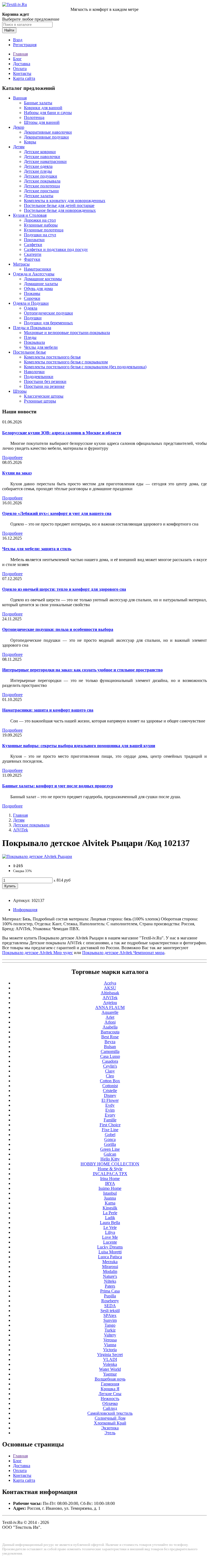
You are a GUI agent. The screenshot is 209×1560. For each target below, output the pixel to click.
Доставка (21, 63)
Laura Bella (110, 1222)
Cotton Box (110, 1080)
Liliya (110, 1232)
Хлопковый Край (110, 1423)
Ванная (20, 98)
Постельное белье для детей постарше (59, 205)
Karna (110, 1203)
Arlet (110, 1017)
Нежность (110, 1398)
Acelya (110, 983)
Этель (109, 1432)
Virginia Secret (110, 1354)
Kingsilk (110, 1208)
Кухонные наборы (41, 225)
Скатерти (32, 254)
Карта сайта (24, 78)
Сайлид (110, 1408)
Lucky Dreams (110, 1247)
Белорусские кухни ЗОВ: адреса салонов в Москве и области (61, 432)
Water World (110, 1369)
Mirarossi (110, 1266)
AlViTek (20, 830)
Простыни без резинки (45, 381)
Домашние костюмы (43, 278)
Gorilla (110, 1144)
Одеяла (30, 308)
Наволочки (34, 371)
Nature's (110, 1276)
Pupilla (110, 1296)
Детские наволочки (42, 156)
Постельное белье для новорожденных (60, 210)
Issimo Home (110, 1188)
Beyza (109, 1041)
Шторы (20, 391)
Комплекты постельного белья (52, 357)
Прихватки (34, 239)
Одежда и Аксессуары (33, 274)
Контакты (22, 73)
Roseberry (110, 1300)
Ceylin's (110, 1066)
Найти (9, 30)
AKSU (110, 988)
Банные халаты (38, 102)
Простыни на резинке (44, 386)
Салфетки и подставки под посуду (56, 249)
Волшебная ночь (110, 1379)
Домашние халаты (41, 283)
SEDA (110, 1305)
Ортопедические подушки (48, 313)
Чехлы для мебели (41, 347)
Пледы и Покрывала (32, 327)
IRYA (110, 1183)
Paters (110, 1286)
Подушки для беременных (48, 322)
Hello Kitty (110, 1159)
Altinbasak (110, 992)
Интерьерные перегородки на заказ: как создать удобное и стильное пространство (82, 670)
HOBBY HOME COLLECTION (110, 1164)
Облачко (110, 1403)
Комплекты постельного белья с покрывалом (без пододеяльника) (85, 366)
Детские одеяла (38, 166)
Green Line (110, 1149)
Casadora (110, 1061)
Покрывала (34, 342)
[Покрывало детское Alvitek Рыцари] (37, 856)
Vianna (110, 1344)
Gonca (110, 1139)
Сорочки (32, 298)
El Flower (110, 1100)
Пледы (30, 337)
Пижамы (32, 293)
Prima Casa (110, 1291)
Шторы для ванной (42, 122)
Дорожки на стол (40, 220)
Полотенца (34, 117)
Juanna (110, 1198)
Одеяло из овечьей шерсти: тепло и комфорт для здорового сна (64, 589)
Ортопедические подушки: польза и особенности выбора (57, 629)
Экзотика (110, 1428)
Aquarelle (110, 1012)
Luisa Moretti (110, 1252)
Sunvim (110, 1320)
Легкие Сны (110, 1393)
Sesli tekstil (110, 1310)
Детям (18, 146)
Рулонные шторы (40, 401)
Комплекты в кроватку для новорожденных (64, 200)
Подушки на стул (40, 234)
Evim (110, 1110)
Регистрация (24, 44)
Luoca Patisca (110, 1256)
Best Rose (110, 1036)
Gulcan (110, 1154)
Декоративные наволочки (48, 132)
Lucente (110, 1242)
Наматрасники (37, 269)
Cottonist (110, 1085)
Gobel (110, 1134)
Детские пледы (38, 171)
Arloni (110, 1022)
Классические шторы (43, 396)
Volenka (110, 1364)
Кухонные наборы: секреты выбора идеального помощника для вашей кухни (78, 745)
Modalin (110, 1271)
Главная (20, 54)
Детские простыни (41, 190)
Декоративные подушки (46, 137)
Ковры (30, 142)
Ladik (110, 1217)
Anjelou (110, 1002)
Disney (110, 1095)
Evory (110, 1115)
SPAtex (109, 1315)
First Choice (110, 1124)
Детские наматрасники (45, 161)
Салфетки (33, 244)
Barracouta (110, 1032)
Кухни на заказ (17, 473)
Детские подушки (40, 176)
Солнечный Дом (110, 1418)
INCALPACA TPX (110, 1173)
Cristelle (110, 1090)
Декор (18, 127)
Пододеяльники (38, 376)
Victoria (110, 1349)
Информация (25, 909)
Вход (17, 39)
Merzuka (110, 1261)
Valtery (110, 1335)
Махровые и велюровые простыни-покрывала (67, 332)
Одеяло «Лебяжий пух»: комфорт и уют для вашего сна (56, 513)
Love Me (110, 1237)
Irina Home (110, 1178)
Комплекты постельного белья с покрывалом (66, 362)
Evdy (110, 1105)
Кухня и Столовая (30, 215)
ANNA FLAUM (110, 1007)
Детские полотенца (42, 186)
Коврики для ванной (43, 107)
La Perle (110, 1212)
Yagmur (110, 1374)
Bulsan (110, 1046)
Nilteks (110, 1281)
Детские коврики (40, 151)
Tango (109, 1325)
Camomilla (110, 1051)
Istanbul (110, 1193)
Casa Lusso (110, 1056)
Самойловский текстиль (110, 1413)
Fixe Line (110, 1129)
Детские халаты (38, 195)
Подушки (33, 318)
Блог (17, 58)
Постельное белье (29, 352)
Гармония (110, 1384)
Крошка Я (110, 1388)
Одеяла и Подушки (31, 303)
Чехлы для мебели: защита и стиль (36, 548)
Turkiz (110, 1330)
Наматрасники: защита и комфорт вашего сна (47, 710)
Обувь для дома (38, 288)
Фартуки (32, 259)
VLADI (110, 1359)
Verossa (110, 1340)
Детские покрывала (42, 181)
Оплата (20, 68)
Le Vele (110, 1227)
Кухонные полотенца (43, 230)
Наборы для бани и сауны (48, 112)
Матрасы (21, 264)
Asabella (110, 1027)
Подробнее (12, 457)
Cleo (110, 1076)
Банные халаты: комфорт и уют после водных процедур (57, 786)
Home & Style (110, 1168)
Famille (110, 1120)
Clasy (110, 1071)
